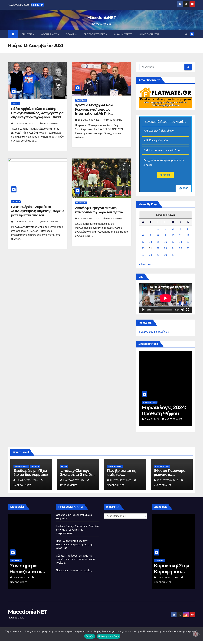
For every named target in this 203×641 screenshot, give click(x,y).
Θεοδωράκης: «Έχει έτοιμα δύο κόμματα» (30, 472)
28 (150, 255)
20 (143, 248)
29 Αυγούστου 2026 (27, 480)
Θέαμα (70, 34)
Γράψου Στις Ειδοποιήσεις (154, 331)
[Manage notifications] (195, 634)
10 (173, 235)
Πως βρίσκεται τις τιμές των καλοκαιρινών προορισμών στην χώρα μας (74, 544)
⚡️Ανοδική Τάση (21, 466)
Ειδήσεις (27, 34)
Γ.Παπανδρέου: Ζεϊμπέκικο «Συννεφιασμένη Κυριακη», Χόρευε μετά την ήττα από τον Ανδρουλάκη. (37, 213)
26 (188, 248)
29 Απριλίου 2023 (23, 577)
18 (180, 242)
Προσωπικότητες (95, 34)
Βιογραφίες (16, 560)
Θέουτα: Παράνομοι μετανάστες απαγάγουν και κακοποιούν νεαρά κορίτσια (75, 559)
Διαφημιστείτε (123, 34)
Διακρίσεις (159, 560)
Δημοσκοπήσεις (149, 34)
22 (158, 248)
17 (173, 242)
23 (165, 248)
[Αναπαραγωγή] (143, 309)
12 (188, 235)
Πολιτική (16, 202)
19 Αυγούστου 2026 (168, 480)
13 (143, 242)
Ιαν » (150, 264)
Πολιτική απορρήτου (108, 636)
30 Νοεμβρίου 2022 (168, 577)
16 (165, 242)
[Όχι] (199, 634)
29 (158, 255)
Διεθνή (64, 466)
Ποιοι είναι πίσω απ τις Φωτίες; (74, 570)
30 (165, 255)
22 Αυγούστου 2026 (121, 480)
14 (150, 242)
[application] (165, 298)
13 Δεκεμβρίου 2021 (25, 123)
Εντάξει (90, 636)
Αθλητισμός (49, 34)
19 (188, 242)
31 (173, 255)
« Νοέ (142, 264)
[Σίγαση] (182, 309)
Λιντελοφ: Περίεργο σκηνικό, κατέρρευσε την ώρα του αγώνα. (99, 210)
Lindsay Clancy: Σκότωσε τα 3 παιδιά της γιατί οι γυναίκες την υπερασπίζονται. (77, 530)
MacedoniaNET (101, 17)
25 (180, 248)
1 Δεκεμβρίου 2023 (156, 414)
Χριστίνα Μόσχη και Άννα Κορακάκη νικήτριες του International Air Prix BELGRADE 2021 (94, 111)
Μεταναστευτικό (162, 466)
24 (173, 248)
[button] (186, 34)
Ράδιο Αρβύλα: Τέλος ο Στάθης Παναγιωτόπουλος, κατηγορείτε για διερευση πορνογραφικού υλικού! (37, 113)
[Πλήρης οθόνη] (187, 309)
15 (158, 242)
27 (143, 255)
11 (180, 235)
